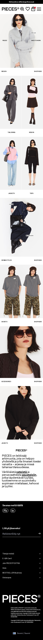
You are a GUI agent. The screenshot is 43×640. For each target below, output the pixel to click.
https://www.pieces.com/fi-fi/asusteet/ (17, 328)
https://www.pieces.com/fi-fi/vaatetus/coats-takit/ (11, 139)
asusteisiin (29, 474)
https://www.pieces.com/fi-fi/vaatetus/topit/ (32, 139)
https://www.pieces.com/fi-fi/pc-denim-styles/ (11, 259)
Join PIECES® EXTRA (11, 563)
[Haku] (22, 9)
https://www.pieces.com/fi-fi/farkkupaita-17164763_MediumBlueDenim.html (18, 200)
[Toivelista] (27, 9)
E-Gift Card (6, 558)
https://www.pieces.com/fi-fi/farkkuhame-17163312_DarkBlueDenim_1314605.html (18, 230)
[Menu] (38, 9)
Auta (4, 568)
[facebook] (5, 511)
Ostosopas (6, 577)
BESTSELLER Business (12, 573)
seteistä (21, 472)
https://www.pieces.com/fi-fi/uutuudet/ (17, 15)
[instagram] (12, 511)
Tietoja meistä (8, 553)
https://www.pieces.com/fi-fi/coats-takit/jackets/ (16, 388)
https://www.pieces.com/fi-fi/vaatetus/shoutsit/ (21, 266)
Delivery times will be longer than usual (21, 2)
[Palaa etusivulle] (10, 9)
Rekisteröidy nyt (11, 534)
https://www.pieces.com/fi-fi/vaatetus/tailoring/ (11, 78)
